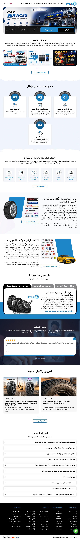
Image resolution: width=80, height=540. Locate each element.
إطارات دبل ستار (30, 529)
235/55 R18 (59, 529)
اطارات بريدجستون (43, 514)
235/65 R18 (59, 521)
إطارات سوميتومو (30, 514)
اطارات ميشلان (44, 511)
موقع (45, 3)
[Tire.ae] (71, 3)
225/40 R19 (59, 516)
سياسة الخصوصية (15, 514)
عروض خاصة (28, 3)
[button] (74, 18)
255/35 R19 (59, 519)
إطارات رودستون (30, 526)
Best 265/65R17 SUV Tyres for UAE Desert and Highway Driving (18, 402)
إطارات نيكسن (44, 524)
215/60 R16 (59, 524)
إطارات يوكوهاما (44, 529)
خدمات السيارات (38, 3)
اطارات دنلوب (44, 526)
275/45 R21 (59, 511)
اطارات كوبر (31, 521)
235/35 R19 (59, 514)
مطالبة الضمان (16, 524)
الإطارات (60, 3)
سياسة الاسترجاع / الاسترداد (12, 519)
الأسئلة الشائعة (16, 511)
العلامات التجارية (72, 519)
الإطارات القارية (44, 516)
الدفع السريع (73, 529)
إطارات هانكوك (31, 524)
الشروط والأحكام (15, 516)
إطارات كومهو (31, 511)
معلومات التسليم (15, 526)
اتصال (22, 3)
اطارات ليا (32, 519)
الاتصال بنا (74, 526)
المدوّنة (75, 514)
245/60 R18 (58, 526)
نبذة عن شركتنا (52, 3)
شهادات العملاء (73, 521)
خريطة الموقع (16, 529)
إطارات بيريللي (44, 519)
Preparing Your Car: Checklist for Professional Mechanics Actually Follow (58, 402)
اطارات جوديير (44, 521)
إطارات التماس (31, 516)
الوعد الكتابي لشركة (15, 521)
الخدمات (74, 516)
